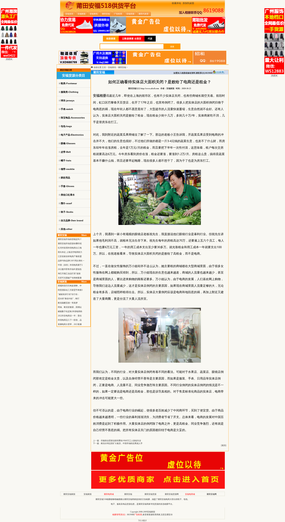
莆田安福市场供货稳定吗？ (70, 239)
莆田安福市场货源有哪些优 (70, 243)
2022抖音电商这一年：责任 (70, 316)
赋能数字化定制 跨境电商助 (70, 311)
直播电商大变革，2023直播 (70, 324)
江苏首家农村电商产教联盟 (70, 256)
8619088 (130, 514)
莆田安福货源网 (172, 494)
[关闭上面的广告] (9, 60)
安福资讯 (112, 67)
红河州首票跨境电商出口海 (70, 248)
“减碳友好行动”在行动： (68, 294)
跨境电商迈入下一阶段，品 (70, 320)
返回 (224, 445)
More (84, 235)
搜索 (172, 46)
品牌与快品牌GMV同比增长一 (71, 261)
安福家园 (88, 494)
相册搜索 (110, 38)
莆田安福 (122, 67)
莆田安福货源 (150, 494)
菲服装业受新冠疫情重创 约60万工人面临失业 (121, 440)
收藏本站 (176, 3)
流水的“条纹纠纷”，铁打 (68, 298)
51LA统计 (142, 520)
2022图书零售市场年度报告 (70, 269)
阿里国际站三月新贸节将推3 (70, 290)
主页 (104, 67)
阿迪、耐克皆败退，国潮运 (70, 307)
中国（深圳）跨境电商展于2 (70, 265)
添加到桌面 (188, 3)
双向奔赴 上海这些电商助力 (70, 252)
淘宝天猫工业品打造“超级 (69, 273)
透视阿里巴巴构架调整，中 (70, 286)
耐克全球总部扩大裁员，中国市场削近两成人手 (121, 443)
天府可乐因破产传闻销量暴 (70, 278)
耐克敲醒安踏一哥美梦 (68, 303)
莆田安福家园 (69, 494)
